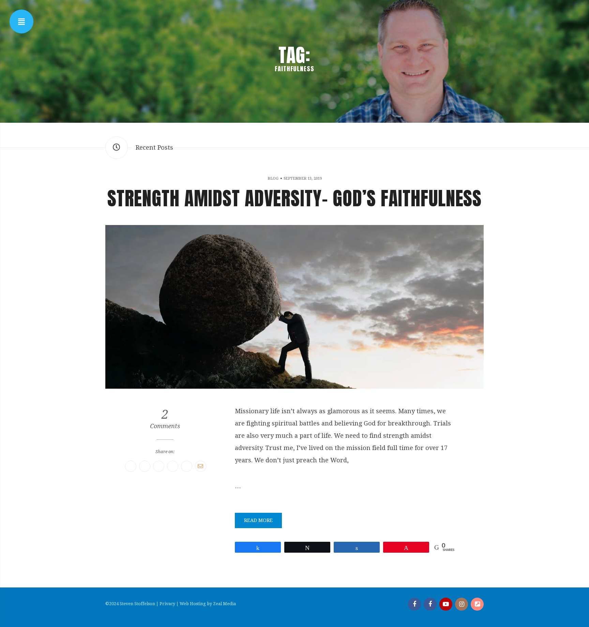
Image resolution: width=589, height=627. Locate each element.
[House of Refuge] (477, 604)
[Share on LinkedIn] (186, 466)
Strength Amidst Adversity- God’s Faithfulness (294, 198)
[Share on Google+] (172, 466)
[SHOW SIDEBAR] (21, 21)
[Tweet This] (144, 466)
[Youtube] (445, 604)
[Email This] (200, 466)
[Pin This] (158, 466)
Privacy (167, 603)
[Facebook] (414, 604)
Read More (258, 520)
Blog (273, 178)
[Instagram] (461, 604)
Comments (165, 419)
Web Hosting (193, 603)
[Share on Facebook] (130, 466)
